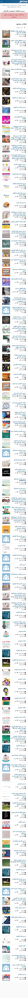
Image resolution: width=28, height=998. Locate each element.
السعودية (19, 5)
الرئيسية (24, 5)
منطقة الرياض (13, 5)
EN (1, 1)
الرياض (7, 5)
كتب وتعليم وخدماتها (11, 7)
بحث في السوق (19, 27)
